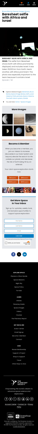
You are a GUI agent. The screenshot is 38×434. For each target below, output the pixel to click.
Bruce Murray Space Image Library (16, 11)
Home (17, 102)
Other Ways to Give (19, 364)
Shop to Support (19, 357)
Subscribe (19, 236)
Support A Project (19, 353)
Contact (19, 339)
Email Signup (19, 332)
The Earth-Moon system (14, 98)
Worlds (25, 98)
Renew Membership (19, 349)
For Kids (19, 291)
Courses (19, 315)
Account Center (10, 404)
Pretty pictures (17, 96)
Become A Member (19, 336)
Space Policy (19, 287)
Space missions (28, 96)
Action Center (19, 329)
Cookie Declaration (19, 427)
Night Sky (19, 283)
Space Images (26, 102)
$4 (12, 178)
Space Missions (19, 280)
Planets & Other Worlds (19, 276)
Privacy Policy (28, 239)
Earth (27, 94)
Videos (19, 311)
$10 (24, 178)
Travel (19, 360)
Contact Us (22, 404)
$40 (24, 182)
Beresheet (25, 92)
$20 (12, 182)
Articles (19, 301)
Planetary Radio (19, 304)
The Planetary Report (19, 319)
